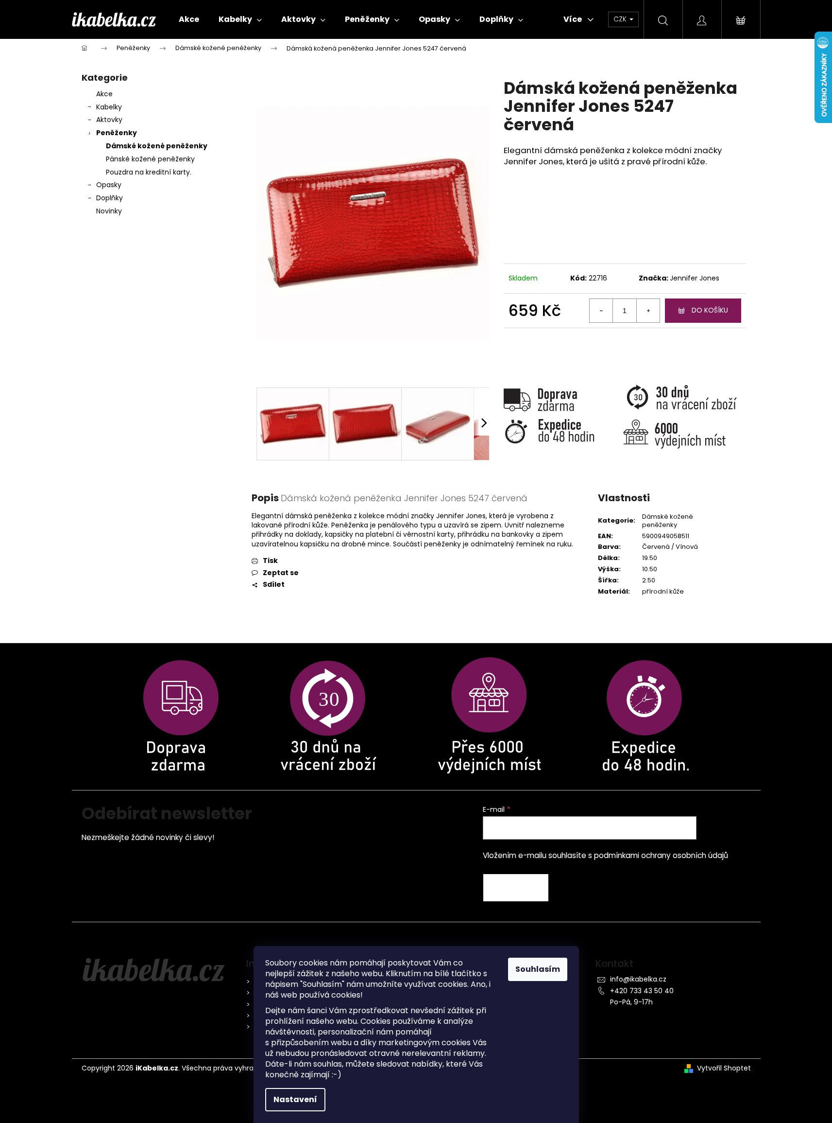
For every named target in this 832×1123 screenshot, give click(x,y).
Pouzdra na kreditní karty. (148, 172)
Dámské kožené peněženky (156, 146)
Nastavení (295, 1099)
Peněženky (116, 133)
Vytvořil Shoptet (724, 1068)
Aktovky (109, 119)
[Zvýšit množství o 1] (648, 310)
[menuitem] (189, 19)
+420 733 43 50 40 (642, 991)
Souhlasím (537, 969)
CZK (620, 19)
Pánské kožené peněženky (150, 159)
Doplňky (109, 198)
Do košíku (710, 310)
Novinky (109, 211)
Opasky (108, 185)
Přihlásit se (516, 888)
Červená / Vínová (670, 546)
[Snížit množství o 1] (601, 310)
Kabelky (109, 107)
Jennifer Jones (694, 278)
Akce (104, 94)
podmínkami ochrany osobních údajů (661, 855)
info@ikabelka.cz (638, 979)
